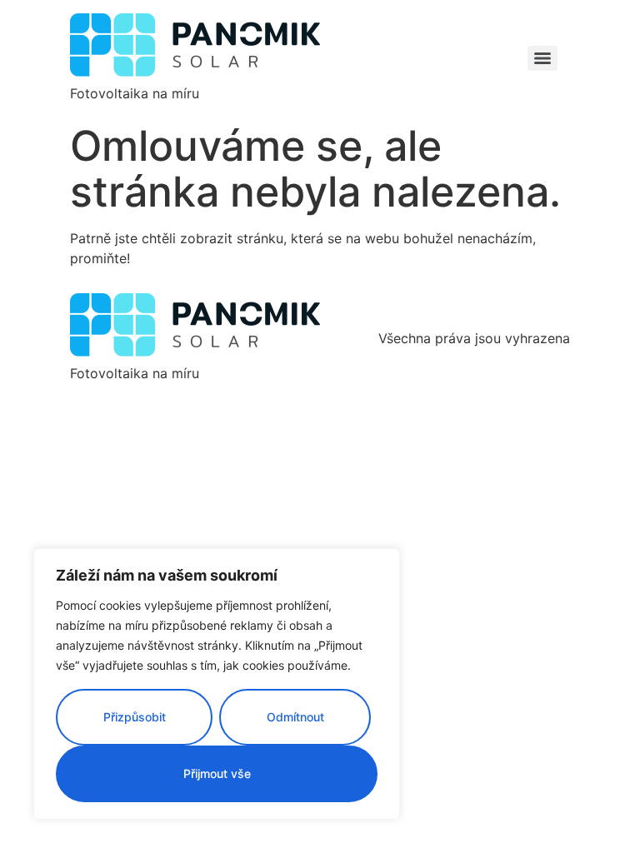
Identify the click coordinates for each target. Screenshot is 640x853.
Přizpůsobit (134, 717)
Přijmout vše (217, 773)
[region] (216, 684)
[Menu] (543, 58)
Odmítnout (295, 717)
